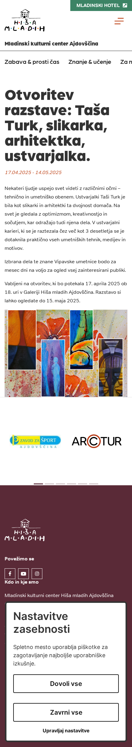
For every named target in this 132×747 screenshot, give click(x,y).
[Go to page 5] (82, 483)
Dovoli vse (66, 683)
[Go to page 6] (93, 483)
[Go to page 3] (60, 483)
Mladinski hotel (98, 5)
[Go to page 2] (49, 483)
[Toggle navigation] (119, 21)
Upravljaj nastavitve (66, 731)
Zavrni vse (66, 712)
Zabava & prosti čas (32, 61)
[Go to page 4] (71, 483)
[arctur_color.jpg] (96, 441)
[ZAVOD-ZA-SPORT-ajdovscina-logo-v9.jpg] (35, 441)
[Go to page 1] (38, 483)
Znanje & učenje (89, 61)
